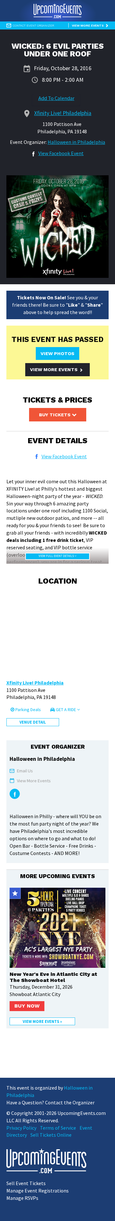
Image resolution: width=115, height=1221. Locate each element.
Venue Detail (32, 722)
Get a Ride (66, 709)
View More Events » (42, 1021)
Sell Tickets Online (51, 1135)
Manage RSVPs (22, 1198)
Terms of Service (58, 1128)
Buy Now (27, 1006)
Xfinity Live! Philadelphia (35, 682)
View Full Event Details (56, 556)
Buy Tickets (55, 414)
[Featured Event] (15, 893)
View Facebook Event (61, 153)
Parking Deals (27, 709)
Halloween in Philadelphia (76, 142)
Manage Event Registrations (37, 1190)
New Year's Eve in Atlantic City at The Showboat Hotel (53, 977)
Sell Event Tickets (26, 1183)
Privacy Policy (21, 1128)
